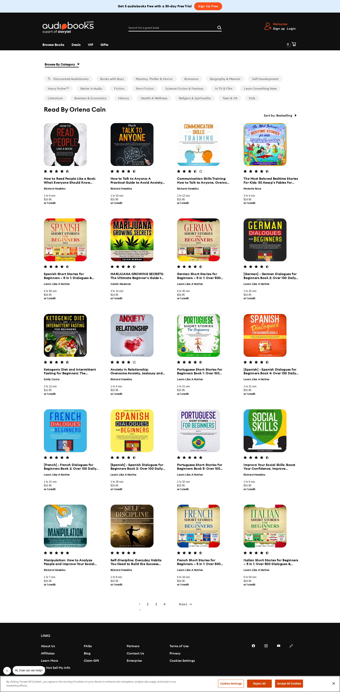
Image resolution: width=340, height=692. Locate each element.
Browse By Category (60, 64)
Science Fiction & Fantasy (184, 88)
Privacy (175, 653)
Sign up (279, 29)
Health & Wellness (154, 98)
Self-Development (265, 79)
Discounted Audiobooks (71, 79)
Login (291, 29)
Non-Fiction (145, 88)
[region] (170, 684)
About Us (48, 646)
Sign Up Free (208, 6)
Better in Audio (91, 88)
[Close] (333, 683)
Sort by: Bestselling (278, 115)
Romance (191, 79)
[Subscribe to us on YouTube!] (278, 658)
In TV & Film (223, 88)
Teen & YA (230, 98)
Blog (87, 653)
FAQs (88, 646)
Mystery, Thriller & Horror (154, 79)
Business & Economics (90, 98)
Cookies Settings (182, 660)
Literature (55, 98)
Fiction (119, 88)
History (123, 98)
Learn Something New (260, 88)
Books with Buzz (112, 79)
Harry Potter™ (58, 88)
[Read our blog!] (291, 658)
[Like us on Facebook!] (253, 658)
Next (184, 604)
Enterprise (134, 660)
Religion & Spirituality (195, 98)
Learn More (49, 660)
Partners (133, 646)
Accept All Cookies (289, 683)
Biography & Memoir (225, 79)
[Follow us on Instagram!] (266, 658)
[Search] (219, 27)
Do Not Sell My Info (55, 667)
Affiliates (48, 653)
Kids (252, 98)
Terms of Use (179, 646)
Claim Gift (91, 660)
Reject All (259, 683)
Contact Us (135, 653)
